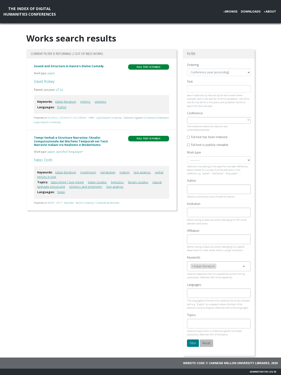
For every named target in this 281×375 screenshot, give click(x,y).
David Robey (44, 81)
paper (51, 73)
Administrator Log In (263, 371)
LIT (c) (59, 90)
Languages (194, 285)
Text (190, 81)
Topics (191, 315)
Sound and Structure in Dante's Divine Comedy (69, 66)
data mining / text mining (67, 182)
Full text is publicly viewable (209, 145)
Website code (194, 363)
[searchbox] (192, 189)
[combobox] (219, 120)
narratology (107, 172)
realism (125, 172)
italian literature (65, 102)
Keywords (193, 257)
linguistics (117, 182)
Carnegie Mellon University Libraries (239, 363)
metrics (85, 102)
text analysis (142, 172)
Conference (195, 113)
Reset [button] (206, 343)
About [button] (271, 11)
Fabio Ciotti (43, 159)
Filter (193, 343)
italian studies (97, 182)
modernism (88, 172)
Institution (193, 204)
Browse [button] (231, 11)
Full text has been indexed (209, 137)
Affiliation (193, 231)
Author (191, 180)
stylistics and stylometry (85, 187)
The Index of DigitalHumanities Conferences (29, 11)
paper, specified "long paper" (65, 151)
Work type (194, 152)
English (61, 107)
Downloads (251, 11)
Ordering (193, 65)
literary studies (138, 182)
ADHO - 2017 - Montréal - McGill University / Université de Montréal (83, 202)
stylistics (100, 102)
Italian (61, 192)
